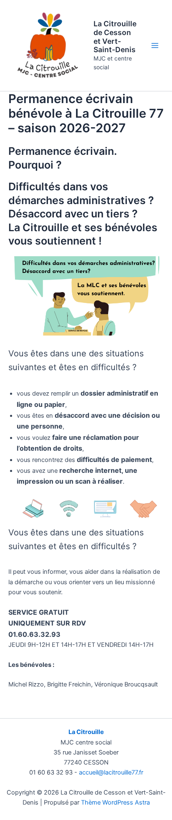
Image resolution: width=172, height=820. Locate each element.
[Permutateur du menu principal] (155, 45)
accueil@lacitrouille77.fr (111, 772)
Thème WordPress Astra (115, 802)
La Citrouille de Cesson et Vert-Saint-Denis (115, 36)
